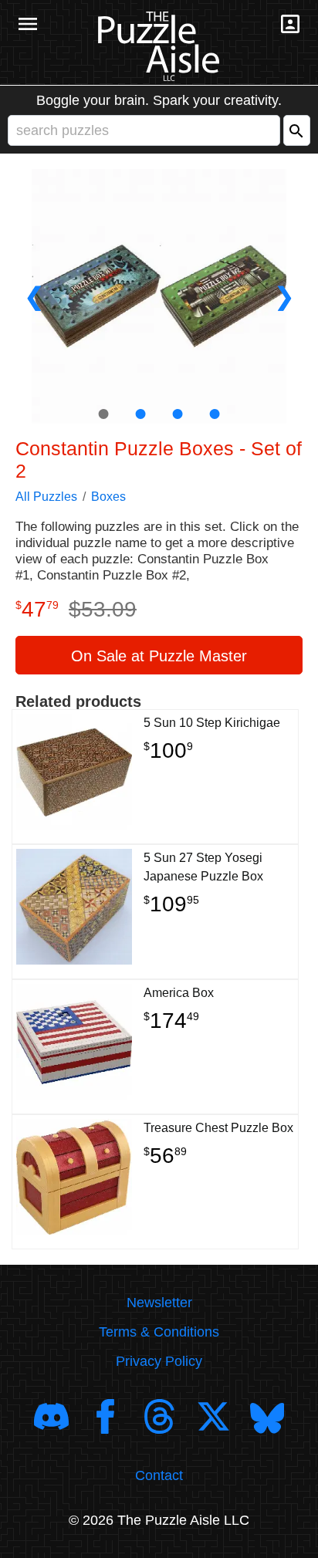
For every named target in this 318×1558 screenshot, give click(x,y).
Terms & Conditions (159, 1332)
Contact (159, 1475)
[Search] (296, 130)
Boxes (108, 496)
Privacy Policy (159, 1361)
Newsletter (159, 1302)
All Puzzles (46, 496)
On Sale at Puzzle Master (159, 655)
